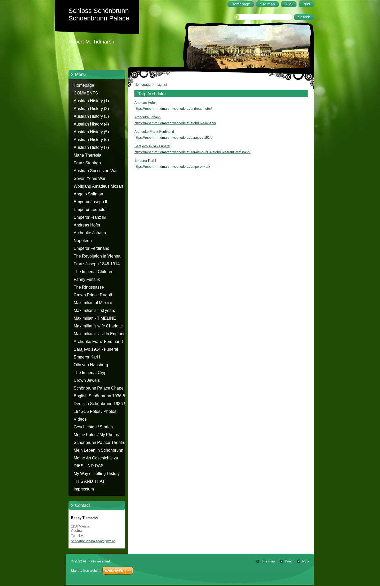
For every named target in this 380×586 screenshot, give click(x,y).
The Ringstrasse (89, 287)
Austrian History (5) (91, 132)
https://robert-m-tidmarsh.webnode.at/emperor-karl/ (172, 167)
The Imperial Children (93, 271)
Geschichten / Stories (93, 427)
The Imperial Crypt (91, 372)
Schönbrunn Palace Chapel (99, 388)
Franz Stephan (87, 163)
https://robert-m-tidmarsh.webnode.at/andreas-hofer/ (173, 109)
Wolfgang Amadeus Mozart (98, 186)
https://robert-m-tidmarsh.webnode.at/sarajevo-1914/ (173, 138)
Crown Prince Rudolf (93, 295)
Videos (80, 419)
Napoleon (83, 240)
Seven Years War (89, 178)
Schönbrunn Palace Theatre (99, 442)
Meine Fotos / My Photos (96, 435)
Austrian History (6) (91, 139)
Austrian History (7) (91, 147)
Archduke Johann (90, 233)
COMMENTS (86, 93)
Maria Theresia (87, 155)
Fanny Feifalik (87, 279)
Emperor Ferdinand (91, 248)
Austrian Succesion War (96, 171)
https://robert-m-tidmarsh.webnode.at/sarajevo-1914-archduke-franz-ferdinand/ (192, 152)
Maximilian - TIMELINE (95, 318)
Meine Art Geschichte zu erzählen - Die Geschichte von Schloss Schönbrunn (101, 459)
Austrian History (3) (91, 116)
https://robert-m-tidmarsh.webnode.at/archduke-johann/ (175, 123)
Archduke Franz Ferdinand (98, 341)
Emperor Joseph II (90, 202)
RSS (305, 561)
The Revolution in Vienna (97, 256)
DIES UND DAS (89, 466)
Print (288, 561)
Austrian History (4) (91, 124)
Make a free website (86, 571)
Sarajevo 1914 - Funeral (96, 349)
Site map (268, 561)
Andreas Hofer (87, 225)
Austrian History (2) (91, 108)
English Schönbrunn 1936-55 (100, 396)
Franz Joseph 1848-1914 (97, 264)
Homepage (84, 85)
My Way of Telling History (97, 473)
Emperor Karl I (87, 357)
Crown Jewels (87, 380)
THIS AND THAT (89, 481)
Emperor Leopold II (91, 209)
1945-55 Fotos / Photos (95, 411)
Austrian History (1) (91, 101)
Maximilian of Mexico (93, 303)
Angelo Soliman (88, 194)
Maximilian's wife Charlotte (98, 326)
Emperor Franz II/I (90, 217)
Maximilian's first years (94, 310)
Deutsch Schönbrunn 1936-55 (101, 403)
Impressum (84, 489)
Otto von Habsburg (91, 365)
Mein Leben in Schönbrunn (98, 450)
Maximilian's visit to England (100, 334)
